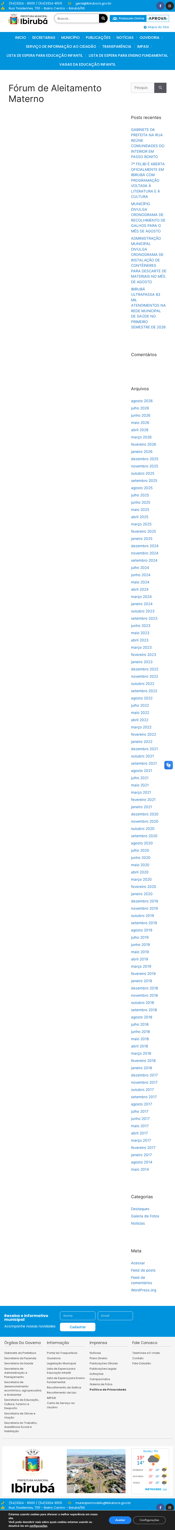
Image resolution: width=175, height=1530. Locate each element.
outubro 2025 (142, 473)
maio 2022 (140, 713)
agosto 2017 (141, 1104)
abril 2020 (140, 872)
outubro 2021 (142, 756)
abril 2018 (139, 1046)
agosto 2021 (141, 771)
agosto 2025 (142, 488)
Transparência (116, 46)
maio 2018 (140, 1039)
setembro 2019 (144, 923)
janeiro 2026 (142, 452)
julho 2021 (140, 778)
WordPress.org (143, 1290)
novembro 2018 (144, 995)
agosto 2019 (141, 930)
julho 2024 (140, 568)
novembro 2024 (144, 553)
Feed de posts (143, 1270)
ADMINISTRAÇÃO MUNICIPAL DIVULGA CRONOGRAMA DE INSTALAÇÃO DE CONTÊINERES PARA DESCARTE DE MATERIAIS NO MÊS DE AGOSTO (148, 260)
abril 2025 (139, 517)
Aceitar (120, 1520)
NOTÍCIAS (125, 37)
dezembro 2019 (144, 901)
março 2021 (141, 792)
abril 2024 (140, 589)
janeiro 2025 (141, 539)
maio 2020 (140, 865)
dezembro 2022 (144, 669)
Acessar (138, 1263)
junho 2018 (140, 1032)
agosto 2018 (141, 1017)
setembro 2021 (144, 763)
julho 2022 (140, 705)
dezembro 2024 (145, 546)
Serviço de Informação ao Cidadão (61, 46)
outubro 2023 (143, 611)
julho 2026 (140, 408)
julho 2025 (140, 495)
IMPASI (143, 46)
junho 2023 (140, 626)
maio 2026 (140, 423)
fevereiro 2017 (143, 1148)
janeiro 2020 (142, 894)
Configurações (149, 1520)
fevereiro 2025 (143, 531)
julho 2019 (140, 937)
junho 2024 (140, 575)
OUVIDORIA (149, 37)
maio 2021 (140, 785)
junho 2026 (140, 415)
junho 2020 (140, 858)
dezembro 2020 (145, 814)
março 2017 (141, 1140)
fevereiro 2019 (143, 974)
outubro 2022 (142, 684)
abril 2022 (139, 720)
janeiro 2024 (142, 604)
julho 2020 (140, 850)
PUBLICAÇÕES (98, 37)
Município (70, 37)
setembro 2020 (144, 836)
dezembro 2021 (144, 749)
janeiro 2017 (141, 1155)
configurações (38, 1526)
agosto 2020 (142, 843)
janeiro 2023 (142, 662)
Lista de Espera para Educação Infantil (45, 55)
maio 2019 (140, 952)
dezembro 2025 (144, 459)
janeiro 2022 (141, 742)
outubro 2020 (143, 829)
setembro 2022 (144, 691)
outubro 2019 (142, 916)
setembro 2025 (144, 481)
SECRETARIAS (43, 37)
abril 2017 (139, 1133)
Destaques (140, 1209)
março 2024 (141, 597)
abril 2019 (139, 959)
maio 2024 (140, 582)
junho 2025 (140, 502)
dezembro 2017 (144, 1075)
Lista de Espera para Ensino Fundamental (128, 55)
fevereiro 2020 (143, 887)
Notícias (138, 1223)
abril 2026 (140, 430)
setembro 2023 (144, 618)
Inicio (20, 37)
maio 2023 (140, 633)
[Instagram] (170, 6)
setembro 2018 (144, 1010)
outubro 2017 (142, 1090)
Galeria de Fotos (145, 1216)
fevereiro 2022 (143, 734)
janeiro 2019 (141, 981)
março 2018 (141, 1053)
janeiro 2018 (141, 1068)
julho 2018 (140, 1024)
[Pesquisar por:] (142, 88)
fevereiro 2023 (143, 655)
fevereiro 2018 (143, 1061)
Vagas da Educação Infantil (87, 64)
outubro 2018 (142, 1003)
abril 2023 (140, 640)
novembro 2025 (144, 466)
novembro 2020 (144, 821)
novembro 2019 (144, 908)
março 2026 (141, 437)
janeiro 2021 (141, 807)
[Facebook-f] (160, 6)
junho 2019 (140, 945)
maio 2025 (140, 510)
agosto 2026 (142, 401)
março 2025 (141, 524)
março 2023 (141, 647)
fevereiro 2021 (143, 800)
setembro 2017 (144, 1097)
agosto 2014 (141, 1162)
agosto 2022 (142, 698)
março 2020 (141, 879)
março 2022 (141, 727)
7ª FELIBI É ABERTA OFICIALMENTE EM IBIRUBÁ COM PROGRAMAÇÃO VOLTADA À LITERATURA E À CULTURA (148, 180)
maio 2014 (140, 1169)
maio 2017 (140, 1126)
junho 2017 (140, 1119)
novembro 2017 (144, 1082)
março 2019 (141, 966)
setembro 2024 (144, 560)
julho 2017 (140, 1111)
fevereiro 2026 (143, 444)
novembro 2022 (144, 676)
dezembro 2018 (144, 988)
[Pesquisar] (103, 18)
